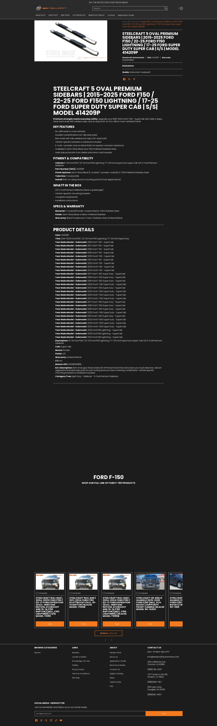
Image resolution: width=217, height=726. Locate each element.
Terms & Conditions (81, 673)
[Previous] (105, 640)
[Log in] (181, 8)
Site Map (76, 677)
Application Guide (118, 661)
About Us (114, 657)
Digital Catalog (116, 673)
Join (164, 713)
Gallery (75, 665)
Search (37, 652)
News (112, 677)
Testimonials (115, 682)
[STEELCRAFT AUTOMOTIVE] (62, 8)
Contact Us (115, 669)
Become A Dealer (117, 665)
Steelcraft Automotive (133, 57)
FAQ (111, 686)
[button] (124, 79)
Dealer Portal (115, 652)
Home (125, 21)
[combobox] (128, 8)
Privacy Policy (78, 669)
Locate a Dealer (79, 657)
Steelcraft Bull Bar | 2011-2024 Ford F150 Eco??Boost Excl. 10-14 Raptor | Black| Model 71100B (82, 602)
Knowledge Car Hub (81, 661)
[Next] (111, 640)
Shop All (108, 633)
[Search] (166, 8)
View (50, 624)
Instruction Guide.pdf (140, 72)
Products (134, 21)
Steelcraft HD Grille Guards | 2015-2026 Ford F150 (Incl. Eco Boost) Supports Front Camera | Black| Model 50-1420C (150, 603)
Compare (42, 593)
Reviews (75, 652)
